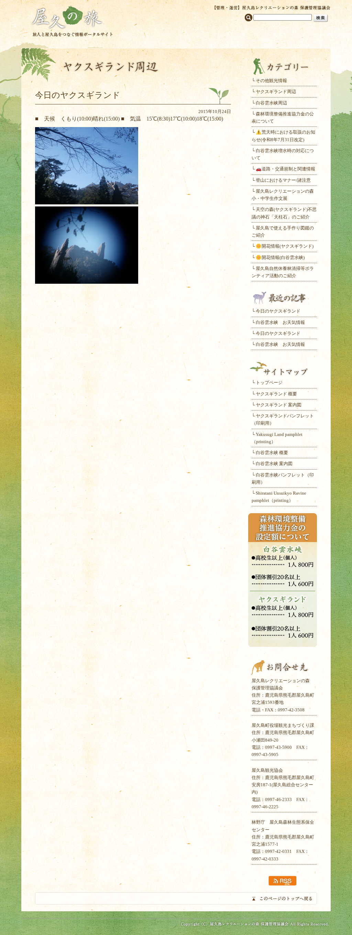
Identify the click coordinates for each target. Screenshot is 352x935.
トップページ (269, 382)
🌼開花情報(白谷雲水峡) (280, 257)
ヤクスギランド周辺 (276, 91)
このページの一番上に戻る (176, 898)
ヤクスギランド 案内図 (278, 404)
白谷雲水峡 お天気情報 (280, 322)
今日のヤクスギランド (278, 311)
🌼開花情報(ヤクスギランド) (285, 246)
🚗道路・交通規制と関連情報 (285, 168)
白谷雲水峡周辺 (271, 102)
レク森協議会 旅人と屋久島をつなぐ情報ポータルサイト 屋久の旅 (72, 20)
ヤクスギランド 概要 (276, 393)
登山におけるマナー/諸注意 (283, 180)
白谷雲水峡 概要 (272, 452)
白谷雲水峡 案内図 (274, 463)
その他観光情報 (271, 80)
